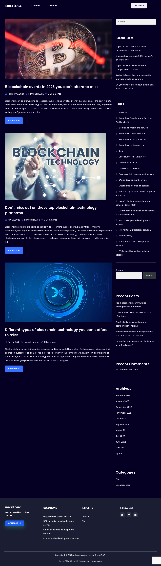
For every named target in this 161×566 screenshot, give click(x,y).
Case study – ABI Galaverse (132, 156)
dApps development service (133, 180)
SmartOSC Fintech (77, 561)
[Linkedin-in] (135, 514)
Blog (121, 151)
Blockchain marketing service (133, 127)
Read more (13, 120)
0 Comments (54, 93)
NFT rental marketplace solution (135, 229)
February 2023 (123, 395)
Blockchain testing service (132, 145)
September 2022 (124, 424)
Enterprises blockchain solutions (135, 185)
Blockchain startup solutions (133, 139)
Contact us (139, 5)
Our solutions (35, 5)
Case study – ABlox (128, 162)
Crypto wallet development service (136, 174)
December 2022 (124, 407)
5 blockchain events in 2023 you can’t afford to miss (51, 86)
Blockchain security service (132, 133)
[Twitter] (122, 514)
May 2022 (120, 447)
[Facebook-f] (129, 514)
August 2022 (122, 430)
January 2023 (122, 401)
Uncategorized (123, 485)
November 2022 (123, 412)
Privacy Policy (125, 235)
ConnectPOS (63, 561)
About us (52, 5)
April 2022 (120, 453)
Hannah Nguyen (36, 93)
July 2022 (120, 436)
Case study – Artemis (129, 168)
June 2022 (121, 441)
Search (119, 270)
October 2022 (122, 418)
